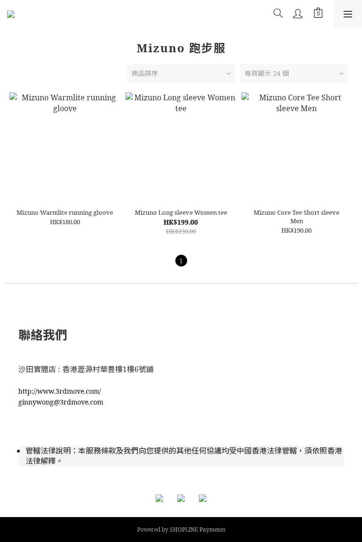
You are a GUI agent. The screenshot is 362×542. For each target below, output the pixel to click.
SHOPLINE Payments (197, 530)
